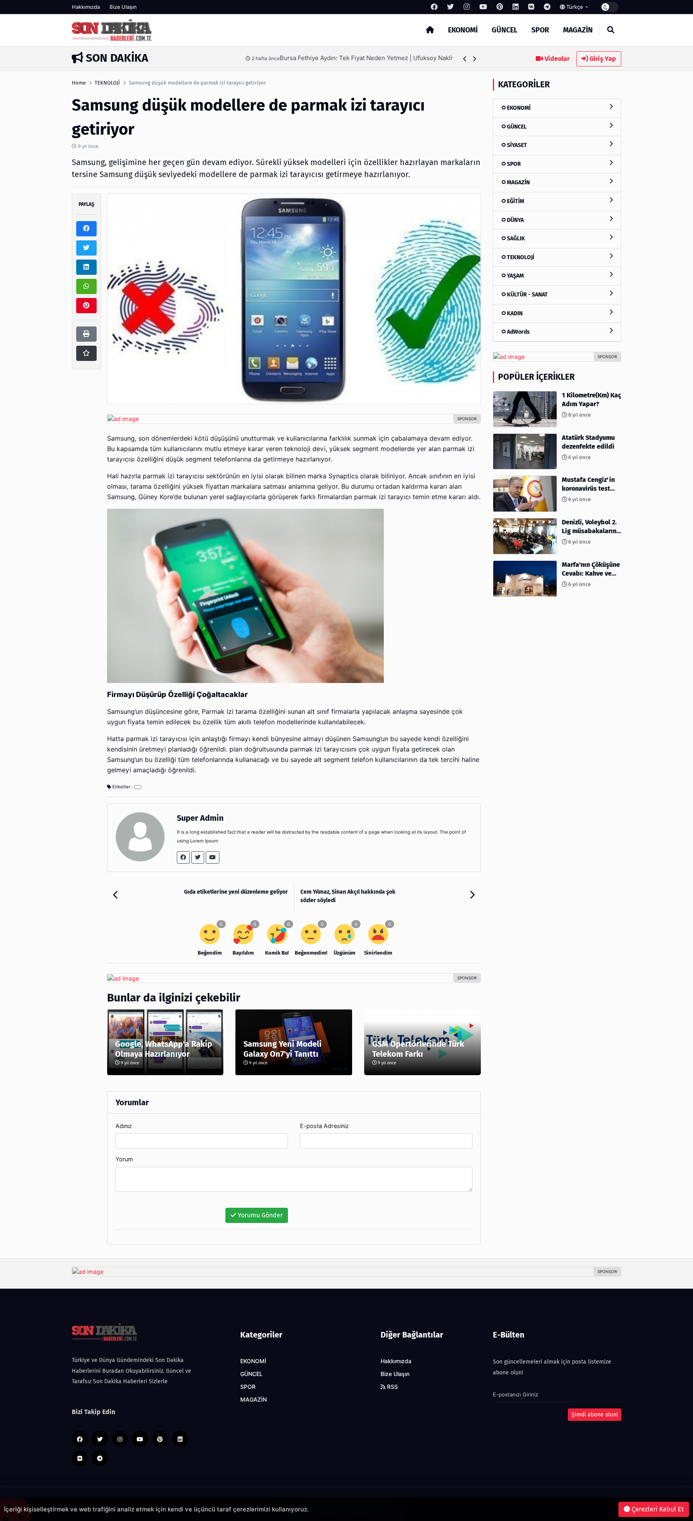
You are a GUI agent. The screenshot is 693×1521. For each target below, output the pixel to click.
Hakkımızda (86, 7)
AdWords (518, 331)
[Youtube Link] (212, 857)
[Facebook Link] (183, 857)
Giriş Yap (602, 58)
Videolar (556, 58)
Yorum (124, 1159)
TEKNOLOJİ (107, 83)
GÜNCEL (504, 30)
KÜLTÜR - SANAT (527, 294)
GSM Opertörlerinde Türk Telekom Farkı (418, 1049)
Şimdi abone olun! (594, 1414)
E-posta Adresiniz (324, 1125)
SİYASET (516, 145)
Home (79, 83)
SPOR (540, 30)
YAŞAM (515, 275)
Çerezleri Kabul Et (657, 1509)
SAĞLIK (515, 238)
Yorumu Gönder (259, 1215)
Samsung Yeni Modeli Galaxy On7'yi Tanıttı (282, 1049)
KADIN (514, 313)
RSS (391, 1387)
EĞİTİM (515, 201)
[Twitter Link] (197, 857)
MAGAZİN (578, 30)
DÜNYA (515, 220)
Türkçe (574, 7)
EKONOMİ (463, 30)
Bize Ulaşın (123, 7)
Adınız (124, 1125)
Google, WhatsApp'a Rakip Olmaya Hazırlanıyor (163, 1049)
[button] (465, 58)
